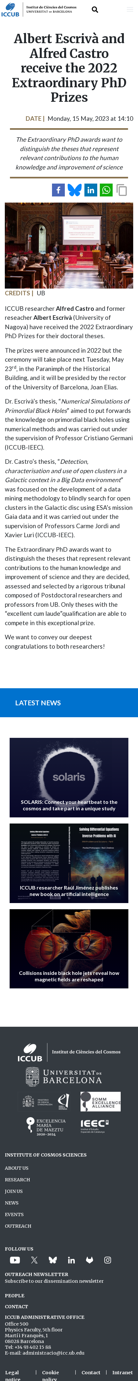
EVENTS (14, 1214)
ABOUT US (17, 1168)
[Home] (38, 9)
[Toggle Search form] (95, 9)
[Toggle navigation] (130, 9)
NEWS (12, 1203)
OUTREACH (18, 1226)
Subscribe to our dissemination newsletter (54, 1281)
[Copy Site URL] (121, 190)
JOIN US (14, 1191)
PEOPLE (14, 1296)
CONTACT (16, 1307)
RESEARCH (17, 1180)
